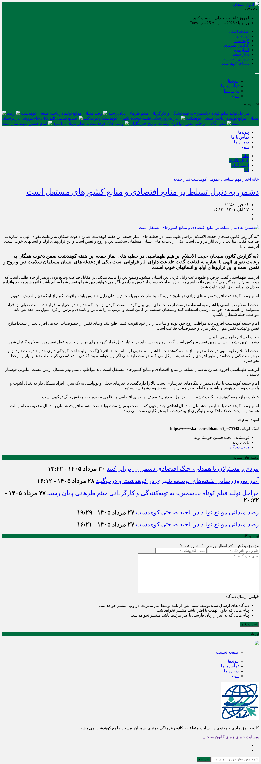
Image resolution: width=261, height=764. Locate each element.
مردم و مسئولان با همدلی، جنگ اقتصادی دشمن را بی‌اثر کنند (183, 468)
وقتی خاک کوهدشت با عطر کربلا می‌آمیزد (88, 123)
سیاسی (227, 179)
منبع (235, 95)
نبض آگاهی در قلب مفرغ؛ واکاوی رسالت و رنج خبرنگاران (178, 123)
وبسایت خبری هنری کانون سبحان (231, 737)
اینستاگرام (240, 165)
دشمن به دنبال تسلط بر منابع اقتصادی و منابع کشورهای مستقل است (142, 191)
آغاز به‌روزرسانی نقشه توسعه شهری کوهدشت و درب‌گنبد (132, 118)
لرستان (243, 36)
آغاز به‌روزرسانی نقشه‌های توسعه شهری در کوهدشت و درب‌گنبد (177, 481)
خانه (245, 156)
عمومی (214, 179)
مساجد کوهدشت (235, 64)
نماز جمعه (241, 54)
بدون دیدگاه (239, 447)
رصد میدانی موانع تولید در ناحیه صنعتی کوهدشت (61, 113)
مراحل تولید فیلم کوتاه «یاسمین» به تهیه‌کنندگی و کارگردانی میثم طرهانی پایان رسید (178, 113)
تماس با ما (230, 86)
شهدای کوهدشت (235, 59)
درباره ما (231, 91)
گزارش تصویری (236, 45)
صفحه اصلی (239, 32)
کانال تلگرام (239, 160)
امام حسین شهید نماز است (24, 123)
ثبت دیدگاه (249, 624)
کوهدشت (241, 41)
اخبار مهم (241, 50)
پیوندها (233, 81)
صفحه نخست (227, 652)
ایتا (246, 170)
